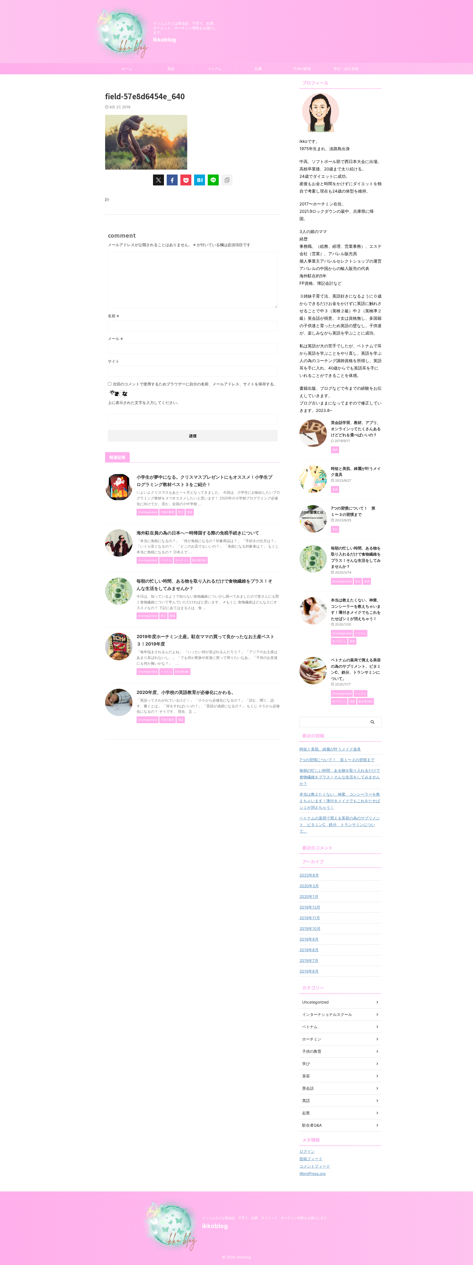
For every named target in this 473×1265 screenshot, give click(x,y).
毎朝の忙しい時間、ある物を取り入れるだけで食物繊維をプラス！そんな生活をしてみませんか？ (339, 777)
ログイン (307, 1151)
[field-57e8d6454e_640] (199, 180)
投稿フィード (310, 1158)
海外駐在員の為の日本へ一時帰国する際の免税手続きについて (198, 533)
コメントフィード (314, 1166)
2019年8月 (309, 949)
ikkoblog (164, 39)
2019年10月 (310, 928)
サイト (113, 361)
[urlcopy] (226, 180)
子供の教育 (302, 68)
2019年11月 (309, 917)
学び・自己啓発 (346, 68)
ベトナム (214, 68)
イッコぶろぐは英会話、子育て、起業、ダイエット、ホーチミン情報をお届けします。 (266, 1218)
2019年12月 (309, 907)
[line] (213, 180)
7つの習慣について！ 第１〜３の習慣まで (336, 759)
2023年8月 (309, 875)
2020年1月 (308, 896)
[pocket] (185, 180)
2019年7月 (308, 960)
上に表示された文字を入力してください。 (144, 402)
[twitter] (158, 180)
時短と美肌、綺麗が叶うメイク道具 (330, 749)
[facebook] (172, 180)
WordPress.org (312, 1173)
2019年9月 (309, 939)
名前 (113, 315)
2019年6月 (309, 971)
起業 (258, 68)
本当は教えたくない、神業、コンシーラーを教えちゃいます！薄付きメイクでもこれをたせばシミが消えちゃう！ (339, 801)
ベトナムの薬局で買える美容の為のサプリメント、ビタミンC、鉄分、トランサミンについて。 (339, 824)
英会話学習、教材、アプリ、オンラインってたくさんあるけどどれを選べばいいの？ (356, 428)
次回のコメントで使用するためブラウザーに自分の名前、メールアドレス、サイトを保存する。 (195, 384)
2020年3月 (309, 885)
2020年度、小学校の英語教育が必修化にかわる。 (186, 692)
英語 (170, 68)
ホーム (127, 68)
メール (115, 338)
